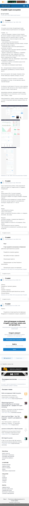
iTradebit (6, 13)
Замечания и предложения (8, 470)
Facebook (4, 477)
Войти (14, 349)
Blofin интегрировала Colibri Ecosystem (11, 393)
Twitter (3, 476)
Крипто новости (6, 453)
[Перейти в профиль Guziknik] (26, 417)
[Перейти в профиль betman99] (26, 429)
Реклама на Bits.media (7, 488)
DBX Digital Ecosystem (7, 438)
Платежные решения (16, 412)
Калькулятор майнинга (7, 457)
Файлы (3, 469)
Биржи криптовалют (15, 15)
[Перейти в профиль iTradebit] (2, 21)
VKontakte (4, 479)
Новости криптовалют (17, 398)
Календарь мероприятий (8, 456)
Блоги (3, 459)
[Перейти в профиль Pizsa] (26, 438)
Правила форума (6, 464)
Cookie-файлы (14, 500)
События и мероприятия (8, 493)
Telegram (4, 480)
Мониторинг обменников (8, 454)
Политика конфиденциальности (16, 499)
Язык (4, 499)
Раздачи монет (15, 424)
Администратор (6, 487)
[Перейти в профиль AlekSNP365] (26, 403)
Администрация (6, 466)
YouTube (4, 482)
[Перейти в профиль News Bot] (26, 394)
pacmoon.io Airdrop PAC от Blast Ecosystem (12, 428)
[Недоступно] (14, 112)
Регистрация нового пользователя (14, 339)
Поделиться (8, 358)
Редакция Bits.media (7, 490)
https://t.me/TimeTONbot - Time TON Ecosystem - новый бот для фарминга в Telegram (11, 418)
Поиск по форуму (6, 467)
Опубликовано (13, 22)
